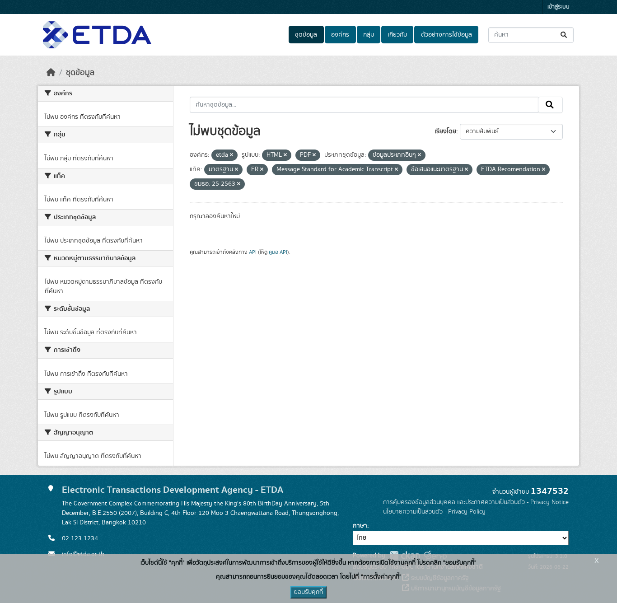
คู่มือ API (278, 252)
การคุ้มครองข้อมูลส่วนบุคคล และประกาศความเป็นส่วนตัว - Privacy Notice (476, 502)
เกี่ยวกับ (397, 34)
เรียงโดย (445, 131)
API (253, 252)
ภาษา (360, 525)
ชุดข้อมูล (306, 34)
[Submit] (564, 35)
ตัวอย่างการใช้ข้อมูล (446, 34)
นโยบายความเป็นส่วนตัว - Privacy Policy (434, 511)
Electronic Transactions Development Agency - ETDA (172, 489)
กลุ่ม (368, 34)
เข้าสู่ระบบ (558, 7)
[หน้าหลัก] (51, 73)
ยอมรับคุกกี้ (308, 592)
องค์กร (340, 34)
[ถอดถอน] (231, 155)
